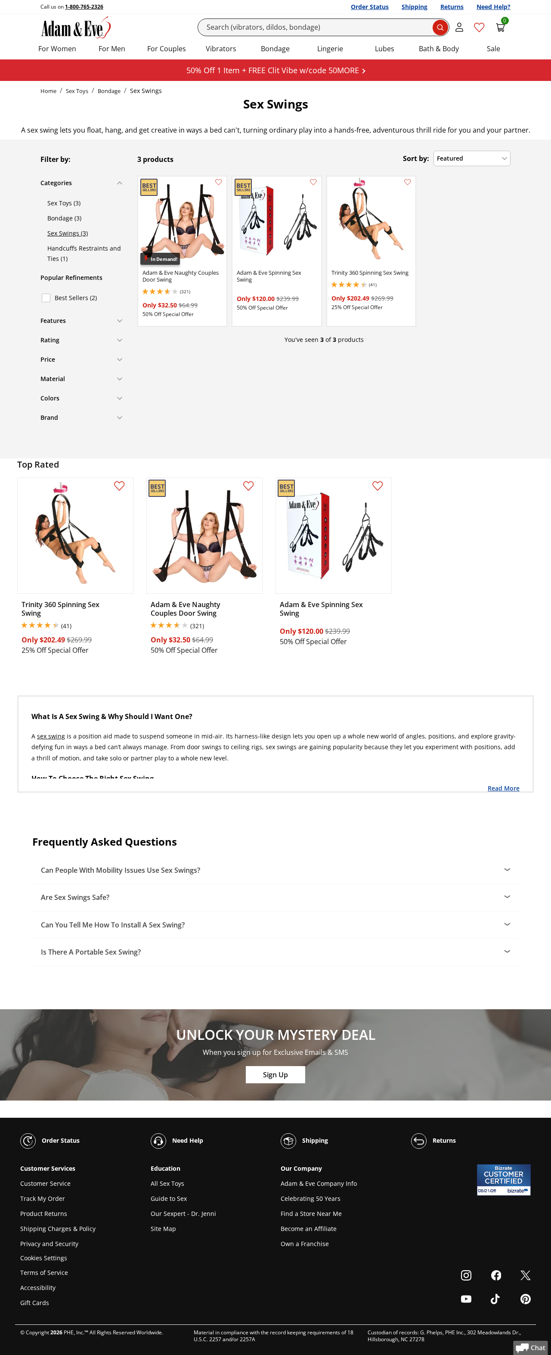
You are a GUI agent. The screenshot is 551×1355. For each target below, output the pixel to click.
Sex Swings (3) (67, 233)
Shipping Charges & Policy (58, 1229)
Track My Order (42, 1198)
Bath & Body (439, 48)
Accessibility (38, 1288)
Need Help (186, 1140)
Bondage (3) (64, 218)
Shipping (414, 7)
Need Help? (494, 7)
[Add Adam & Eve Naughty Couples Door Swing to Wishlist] (218, 182)
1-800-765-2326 (84, 6)
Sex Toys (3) (63, 203)
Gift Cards (34, 1303)
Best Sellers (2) (76, 298)
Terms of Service (44, 1272)
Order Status (370, 7)
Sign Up (275, 1074)
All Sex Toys (167, 1183)
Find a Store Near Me (311, 1213)
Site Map (163, 1229)
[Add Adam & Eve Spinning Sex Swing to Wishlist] (313, 182)
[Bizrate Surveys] (519, 1191)
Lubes (384, 48)
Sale (493, 48)
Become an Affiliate (309, 1229)
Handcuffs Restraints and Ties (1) (84, 253)
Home (48, 91)
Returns (452, 7)
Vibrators (221, 48)
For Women (57, 48)
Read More (504, 787)
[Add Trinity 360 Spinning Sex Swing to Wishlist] (407, 182)
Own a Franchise (305, 1244)
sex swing (51, 736)
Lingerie (330, 48)
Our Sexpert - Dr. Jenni (183, 1213)
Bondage (275, 48)
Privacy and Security (49, 1244)
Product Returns (43, 1213)
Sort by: (416, 158)
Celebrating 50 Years (311, 1198)
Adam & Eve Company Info (319, 1183)
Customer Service (45, 1183)
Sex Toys (77, 91)
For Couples (166, 48)
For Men (112, 48)
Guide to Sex (169, 1198)
